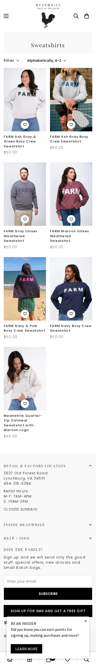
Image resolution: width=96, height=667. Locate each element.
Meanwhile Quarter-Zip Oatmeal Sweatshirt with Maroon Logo (23, 423)
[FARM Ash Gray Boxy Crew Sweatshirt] (71, 99)
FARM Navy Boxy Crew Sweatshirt (71, 328)
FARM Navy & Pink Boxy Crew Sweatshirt (24, 328)
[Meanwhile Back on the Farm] (48, 16)
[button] (86, 16)
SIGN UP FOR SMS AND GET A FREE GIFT (48, 610)
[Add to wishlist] (25, 125)
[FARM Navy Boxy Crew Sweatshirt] (71, 289)
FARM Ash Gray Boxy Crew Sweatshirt (69, 139)
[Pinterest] (6, 623)
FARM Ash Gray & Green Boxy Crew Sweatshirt (20, 141)
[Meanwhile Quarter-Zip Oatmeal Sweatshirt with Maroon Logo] (25, 378)
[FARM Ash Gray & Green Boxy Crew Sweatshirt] (25, 99)
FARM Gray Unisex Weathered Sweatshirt (20, 236)
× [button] (85, 621)
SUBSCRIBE (48, 593)
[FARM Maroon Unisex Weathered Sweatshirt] (71, 194)
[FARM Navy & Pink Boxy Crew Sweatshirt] (25, 289)
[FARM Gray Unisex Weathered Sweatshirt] (25, 194)
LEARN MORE (26, 648)
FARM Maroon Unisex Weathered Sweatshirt (69, 236)
